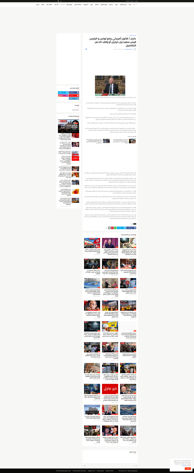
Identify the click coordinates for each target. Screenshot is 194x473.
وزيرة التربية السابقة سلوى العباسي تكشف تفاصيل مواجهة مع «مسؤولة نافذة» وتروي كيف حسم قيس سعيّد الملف (110, 293)
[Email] (109, 228)
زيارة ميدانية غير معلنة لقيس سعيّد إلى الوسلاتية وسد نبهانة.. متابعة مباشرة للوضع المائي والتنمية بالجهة (128, 398)
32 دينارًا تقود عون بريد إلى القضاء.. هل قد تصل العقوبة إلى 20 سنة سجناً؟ (92, 355)
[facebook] (58, 1)
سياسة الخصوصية (109, 471)
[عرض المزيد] (106, 228)
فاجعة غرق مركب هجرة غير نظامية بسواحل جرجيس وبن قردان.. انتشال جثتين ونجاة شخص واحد (129, 419)
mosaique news (123, 471)
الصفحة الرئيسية (132, 35)
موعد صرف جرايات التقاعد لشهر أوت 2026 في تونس (64, 152)
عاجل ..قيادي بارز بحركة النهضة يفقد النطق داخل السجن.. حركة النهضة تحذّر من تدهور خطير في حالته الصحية (92, 335)
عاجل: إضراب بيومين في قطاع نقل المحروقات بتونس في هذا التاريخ (92, 251)
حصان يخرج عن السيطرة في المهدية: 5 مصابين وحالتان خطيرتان (129, 355)
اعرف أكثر (184, 465)
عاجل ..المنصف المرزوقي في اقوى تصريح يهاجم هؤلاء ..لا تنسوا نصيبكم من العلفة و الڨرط (92, 314)
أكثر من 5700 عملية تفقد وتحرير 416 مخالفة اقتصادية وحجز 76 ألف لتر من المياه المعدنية (111, 356)
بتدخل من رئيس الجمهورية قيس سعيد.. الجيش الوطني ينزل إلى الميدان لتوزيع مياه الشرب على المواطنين (129, 252)
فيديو (37, 5)
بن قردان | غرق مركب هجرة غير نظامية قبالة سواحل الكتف (92, 417)
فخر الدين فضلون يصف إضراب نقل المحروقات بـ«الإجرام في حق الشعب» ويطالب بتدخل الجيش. (92, 440)
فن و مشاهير (123, 5)
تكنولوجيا (85, 5)
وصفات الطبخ (77, 5)
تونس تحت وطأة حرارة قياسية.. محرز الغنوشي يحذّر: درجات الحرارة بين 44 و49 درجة (64, 175)
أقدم (84, 466)
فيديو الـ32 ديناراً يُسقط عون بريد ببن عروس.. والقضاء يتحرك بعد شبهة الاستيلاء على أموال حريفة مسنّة (120, 141)
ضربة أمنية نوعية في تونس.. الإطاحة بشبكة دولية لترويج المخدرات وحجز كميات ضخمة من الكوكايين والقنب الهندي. (110, 398)
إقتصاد (96, 5)
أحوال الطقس (103, 5)
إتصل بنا (136, 1)
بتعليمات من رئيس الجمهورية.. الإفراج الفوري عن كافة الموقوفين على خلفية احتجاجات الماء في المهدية (65, 160)
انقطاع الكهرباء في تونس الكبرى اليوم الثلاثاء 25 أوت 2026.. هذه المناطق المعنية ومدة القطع (111, 314)
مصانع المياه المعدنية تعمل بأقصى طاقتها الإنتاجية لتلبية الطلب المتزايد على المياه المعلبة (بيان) (92, 292)
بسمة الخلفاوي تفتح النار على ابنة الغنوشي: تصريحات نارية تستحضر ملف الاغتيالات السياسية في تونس (128, 335)
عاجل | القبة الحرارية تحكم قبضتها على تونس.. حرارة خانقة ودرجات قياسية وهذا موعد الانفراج (64, 192)
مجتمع (111, 5)
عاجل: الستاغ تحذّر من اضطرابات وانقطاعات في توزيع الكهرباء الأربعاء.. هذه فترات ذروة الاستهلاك (128, 314)
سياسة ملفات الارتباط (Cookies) (79, 471)
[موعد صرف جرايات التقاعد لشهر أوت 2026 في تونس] (75, 153)
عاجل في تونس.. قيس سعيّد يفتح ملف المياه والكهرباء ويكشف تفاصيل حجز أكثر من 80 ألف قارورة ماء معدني (94, 141)
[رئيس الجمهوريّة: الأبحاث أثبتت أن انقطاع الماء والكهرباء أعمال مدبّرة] (75, 168)
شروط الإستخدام (100, 471)
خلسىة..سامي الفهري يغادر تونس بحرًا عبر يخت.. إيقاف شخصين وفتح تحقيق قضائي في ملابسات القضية (110, 252)
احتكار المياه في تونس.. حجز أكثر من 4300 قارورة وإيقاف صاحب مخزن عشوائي (129, 291)
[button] (61, 4)
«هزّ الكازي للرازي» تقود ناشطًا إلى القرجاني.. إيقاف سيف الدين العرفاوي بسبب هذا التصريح (128, 440)
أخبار (130, 5)
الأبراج (42, 5)
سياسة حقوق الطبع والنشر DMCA (63, 471)
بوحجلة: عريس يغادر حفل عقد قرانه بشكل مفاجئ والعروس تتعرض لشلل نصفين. (92, 376)
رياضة (116, 5)
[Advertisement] (97, 19)
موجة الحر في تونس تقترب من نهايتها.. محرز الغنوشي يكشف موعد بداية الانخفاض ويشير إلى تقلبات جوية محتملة (64, 136)
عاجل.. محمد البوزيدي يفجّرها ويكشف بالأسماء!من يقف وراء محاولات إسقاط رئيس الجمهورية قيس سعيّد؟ (110, 440)
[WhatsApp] (115, 228)
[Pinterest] (112, 228)
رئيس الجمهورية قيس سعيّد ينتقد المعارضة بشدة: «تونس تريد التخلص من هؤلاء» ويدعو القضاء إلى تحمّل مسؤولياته (110, 419)
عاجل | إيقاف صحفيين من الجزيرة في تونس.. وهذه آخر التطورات (93, 272)
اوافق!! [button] (187, 469)
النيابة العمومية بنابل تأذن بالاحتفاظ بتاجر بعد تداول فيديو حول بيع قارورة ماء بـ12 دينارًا (110, 272)
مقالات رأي (49, 5)
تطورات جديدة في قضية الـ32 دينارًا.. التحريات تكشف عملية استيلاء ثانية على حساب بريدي (110, 334)
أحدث (136, 466)
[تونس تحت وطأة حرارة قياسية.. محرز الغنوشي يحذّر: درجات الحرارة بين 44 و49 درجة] (75, 174)
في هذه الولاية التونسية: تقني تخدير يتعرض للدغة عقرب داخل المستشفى (92, 397)
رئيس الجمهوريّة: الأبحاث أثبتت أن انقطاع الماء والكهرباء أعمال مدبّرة (128, 272)
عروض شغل (69, 5)
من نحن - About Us (130, 1)
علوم (91, 5)
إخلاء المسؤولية (91, 471)
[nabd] (61, 1)
